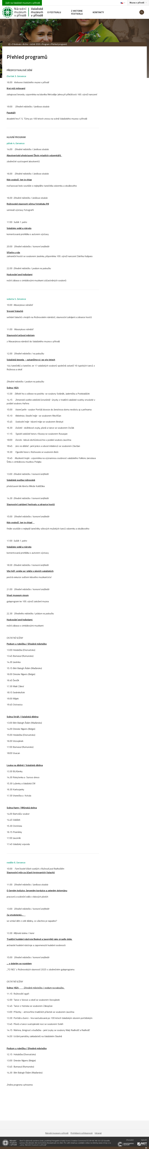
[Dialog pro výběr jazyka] (122, 3)
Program (45, 44)
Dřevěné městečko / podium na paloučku (36, 987)
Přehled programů (59, 44)
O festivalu (16, 44)
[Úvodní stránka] (22, 12)
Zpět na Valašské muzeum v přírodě (22, 3)
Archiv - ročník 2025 (31, 44)
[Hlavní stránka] (9, 44)
